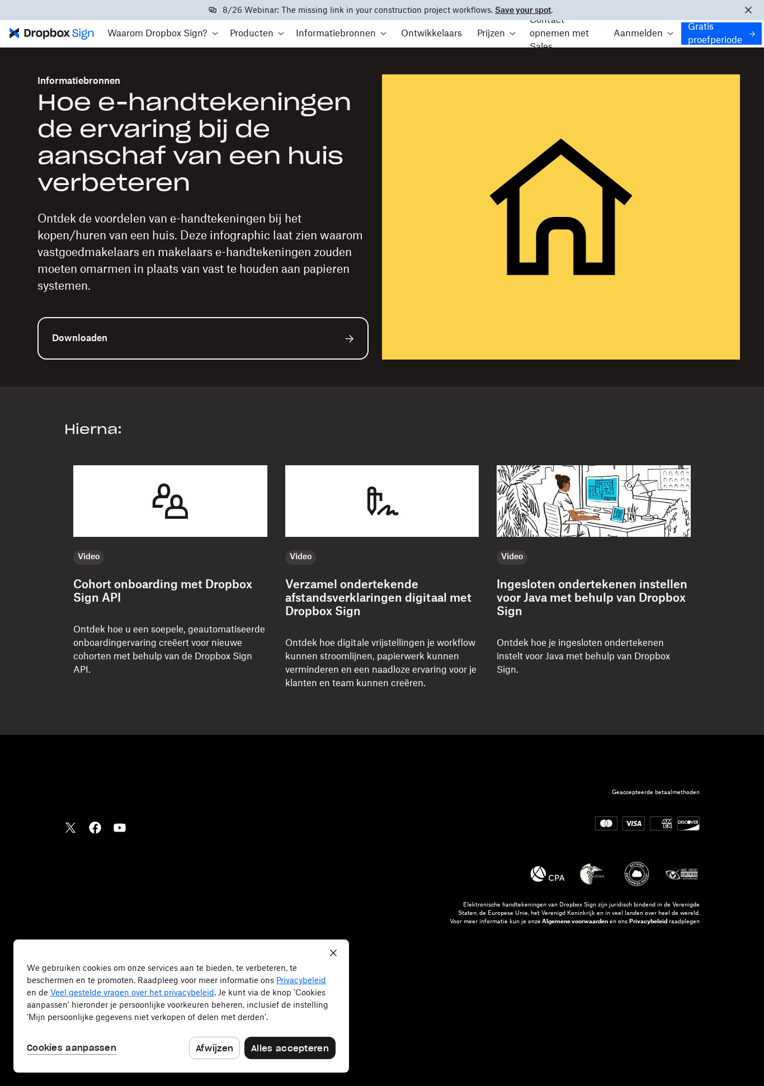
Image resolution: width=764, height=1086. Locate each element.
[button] (162, 33)
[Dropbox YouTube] (120, 826)
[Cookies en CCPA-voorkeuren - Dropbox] (181, 1006)
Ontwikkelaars (431, 33)
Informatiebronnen (78, 81)
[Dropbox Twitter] (70, 826)
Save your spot (523, 11)
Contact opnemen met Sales (559, 33)
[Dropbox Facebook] (95, 826)
